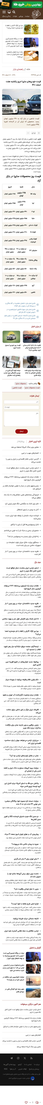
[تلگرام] (11, 1058)
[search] (14, 12)
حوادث (15, 16)
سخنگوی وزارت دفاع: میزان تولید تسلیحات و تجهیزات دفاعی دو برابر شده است (24, 544)
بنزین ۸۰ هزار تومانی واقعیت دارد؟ (26, 889)
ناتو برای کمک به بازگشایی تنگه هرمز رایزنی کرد (22, 503)
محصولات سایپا (21, 383)
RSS (5, 1069)
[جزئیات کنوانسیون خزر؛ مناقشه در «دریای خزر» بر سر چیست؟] (33, 981)
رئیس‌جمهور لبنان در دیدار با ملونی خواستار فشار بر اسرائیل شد (22, 1028)
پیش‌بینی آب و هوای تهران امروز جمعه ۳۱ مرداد (22, 834)
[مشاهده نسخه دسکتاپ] (9, 12)
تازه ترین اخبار (35, 441)
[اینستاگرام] (18, 1058)
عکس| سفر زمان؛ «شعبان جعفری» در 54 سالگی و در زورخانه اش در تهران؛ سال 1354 (20, 304)
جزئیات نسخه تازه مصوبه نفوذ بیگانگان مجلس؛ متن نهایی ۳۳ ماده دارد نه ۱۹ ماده (23, 803)
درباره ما (37, 1064)
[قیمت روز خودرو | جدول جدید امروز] (11, 337)
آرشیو (20, 1064)
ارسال (21, 431)
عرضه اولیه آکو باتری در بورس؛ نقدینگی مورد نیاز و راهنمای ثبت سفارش (12, 373)
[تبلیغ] (21, 4)
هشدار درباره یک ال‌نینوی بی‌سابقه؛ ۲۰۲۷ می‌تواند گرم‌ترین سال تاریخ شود (22, 587)
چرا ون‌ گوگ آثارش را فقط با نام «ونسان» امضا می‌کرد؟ (14, 26)
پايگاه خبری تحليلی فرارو (17, 1074)
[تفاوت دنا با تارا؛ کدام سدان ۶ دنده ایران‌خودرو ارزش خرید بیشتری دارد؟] (32, 337)
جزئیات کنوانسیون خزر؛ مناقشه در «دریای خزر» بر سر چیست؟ (13, 978)
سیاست (27, 16)
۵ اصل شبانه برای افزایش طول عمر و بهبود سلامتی (20, 618)
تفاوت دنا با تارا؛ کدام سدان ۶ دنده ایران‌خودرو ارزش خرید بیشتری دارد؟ (32, 347)
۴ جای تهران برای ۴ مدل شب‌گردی (26, 859)
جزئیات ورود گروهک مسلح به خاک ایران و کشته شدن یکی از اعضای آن (22, 770)
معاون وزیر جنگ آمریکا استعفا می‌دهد (25, 447)
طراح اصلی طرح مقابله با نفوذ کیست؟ (25, 903)
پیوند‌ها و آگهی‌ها (9, 1064)
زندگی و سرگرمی (5, 16)
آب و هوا (13, 1069)
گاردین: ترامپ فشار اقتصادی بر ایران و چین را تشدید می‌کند (21, 1041)
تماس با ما (28, 1064)
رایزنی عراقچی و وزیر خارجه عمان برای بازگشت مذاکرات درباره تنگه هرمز (23, 727)
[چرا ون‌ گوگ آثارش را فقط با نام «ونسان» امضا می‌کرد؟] (31, 29)
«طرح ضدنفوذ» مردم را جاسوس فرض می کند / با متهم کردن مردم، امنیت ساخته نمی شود (13, 968)
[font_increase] (39, 133)
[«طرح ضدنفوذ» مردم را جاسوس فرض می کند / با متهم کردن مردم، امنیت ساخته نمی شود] (33, 969)
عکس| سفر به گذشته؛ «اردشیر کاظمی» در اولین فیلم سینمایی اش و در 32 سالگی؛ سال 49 (20, 317)
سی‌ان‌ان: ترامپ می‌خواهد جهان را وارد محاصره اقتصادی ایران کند (23, 742)
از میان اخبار (36, 326)
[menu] (4, 12)
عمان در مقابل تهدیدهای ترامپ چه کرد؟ (24, 755)
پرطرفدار (20, 441)
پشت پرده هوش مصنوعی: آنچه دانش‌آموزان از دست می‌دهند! (14, 54)
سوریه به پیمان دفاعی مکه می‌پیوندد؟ (25, 844)
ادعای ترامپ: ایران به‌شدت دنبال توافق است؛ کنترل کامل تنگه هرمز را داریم (23, 470)
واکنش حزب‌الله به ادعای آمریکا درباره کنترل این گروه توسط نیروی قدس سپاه (22, 785)
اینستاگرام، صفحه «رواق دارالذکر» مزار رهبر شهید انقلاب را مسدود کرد (22, 648)
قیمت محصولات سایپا (32, 387)
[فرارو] (36, 14)
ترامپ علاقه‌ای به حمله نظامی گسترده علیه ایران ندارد (22, 933)
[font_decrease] (28, 133)
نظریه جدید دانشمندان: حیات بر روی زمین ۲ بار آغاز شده (23, 605)
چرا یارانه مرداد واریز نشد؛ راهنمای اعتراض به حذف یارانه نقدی (32, 373)
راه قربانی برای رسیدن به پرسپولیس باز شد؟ (23, 536)
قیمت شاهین (17, 387)
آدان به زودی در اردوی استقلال (28, 509)
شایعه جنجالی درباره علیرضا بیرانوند (26, 918)
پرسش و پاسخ (34, 1069)
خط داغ (38, 562)
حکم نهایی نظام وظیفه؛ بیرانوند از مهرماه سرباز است (23, 681)
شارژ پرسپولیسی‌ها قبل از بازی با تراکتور (25, 524)
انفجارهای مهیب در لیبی (30, 453)
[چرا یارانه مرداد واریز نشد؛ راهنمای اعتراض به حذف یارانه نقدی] (32, 362)
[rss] (31, 1058)
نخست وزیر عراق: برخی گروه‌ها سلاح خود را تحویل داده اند (24, 875)
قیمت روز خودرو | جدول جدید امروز (12, 346)
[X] (24, 1058)
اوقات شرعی (22, 1069)
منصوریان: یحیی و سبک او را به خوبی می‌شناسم (21, 530)
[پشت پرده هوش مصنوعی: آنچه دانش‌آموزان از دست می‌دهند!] (31, 56)
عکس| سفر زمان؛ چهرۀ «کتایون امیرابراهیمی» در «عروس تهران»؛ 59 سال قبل (21, 310)
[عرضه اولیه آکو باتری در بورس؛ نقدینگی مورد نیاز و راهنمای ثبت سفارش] (11, 362)
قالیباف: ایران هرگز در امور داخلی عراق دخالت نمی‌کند (23, 711)
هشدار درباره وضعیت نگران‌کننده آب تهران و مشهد (21, 695)
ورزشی (21, 16)
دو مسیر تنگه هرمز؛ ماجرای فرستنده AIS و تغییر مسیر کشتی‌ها (22, 818)
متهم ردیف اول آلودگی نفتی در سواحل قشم (14, 990)
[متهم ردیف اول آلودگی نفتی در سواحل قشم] (33, 993)
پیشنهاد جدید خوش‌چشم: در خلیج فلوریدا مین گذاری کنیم (23, 663)
